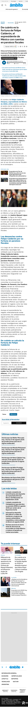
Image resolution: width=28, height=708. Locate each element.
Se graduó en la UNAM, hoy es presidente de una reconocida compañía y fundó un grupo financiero (19, 592)
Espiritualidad (17, 676)
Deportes (14, 679)
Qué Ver (20, 1)
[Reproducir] (4, 63)
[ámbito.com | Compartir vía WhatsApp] (18, 46)
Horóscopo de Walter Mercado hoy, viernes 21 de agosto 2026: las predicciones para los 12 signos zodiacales (13, 440)
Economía (25, 9)
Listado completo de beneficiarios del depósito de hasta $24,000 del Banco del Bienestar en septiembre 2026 (15, 496)
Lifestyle (5, 679)
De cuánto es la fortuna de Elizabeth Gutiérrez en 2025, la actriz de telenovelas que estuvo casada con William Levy (14, 75)
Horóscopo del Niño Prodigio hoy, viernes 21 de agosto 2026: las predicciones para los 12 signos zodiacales (13, 470)
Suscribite (19, 423)
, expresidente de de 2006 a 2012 (14, 102)
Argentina (5, 684)
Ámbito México (3, 23)
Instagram (10, 667)
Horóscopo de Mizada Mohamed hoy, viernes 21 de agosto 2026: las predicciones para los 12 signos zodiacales (14, 450)
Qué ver (15, 681)
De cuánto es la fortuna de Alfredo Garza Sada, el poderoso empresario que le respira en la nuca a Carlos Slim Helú (14, 69)
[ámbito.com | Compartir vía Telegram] (26, 46)
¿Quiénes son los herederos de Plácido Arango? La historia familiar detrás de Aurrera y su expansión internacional (19, 582)
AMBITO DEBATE (23, 691)
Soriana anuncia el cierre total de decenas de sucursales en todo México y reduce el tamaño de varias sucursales (15, 528)
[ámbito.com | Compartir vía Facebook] (20, 46)
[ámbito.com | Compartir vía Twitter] (22, 46)
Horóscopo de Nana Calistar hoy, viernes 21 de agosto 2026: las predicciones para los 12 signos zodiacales (14, 460)
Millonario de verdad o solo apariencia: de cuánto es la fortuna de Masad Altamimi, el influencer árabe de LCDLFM (7, 565)
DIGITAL (5, 691)
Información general (12, 9)
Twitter (2, 667)
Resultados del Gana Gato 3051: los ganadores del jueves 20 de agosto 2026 (13, 479)
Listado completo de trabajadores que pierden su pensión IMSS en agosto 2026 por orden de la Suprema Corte (15, 506)
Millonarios (13, 414)
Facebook (6, 667)
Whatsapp (22, 667)
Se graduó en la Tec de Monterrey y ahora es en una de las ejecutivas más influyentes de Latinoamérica (17, 174)
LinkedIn (14, 667)
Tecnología (13, 1)
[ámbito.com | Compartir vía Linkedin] (24, 46)
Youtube (18, 667)
